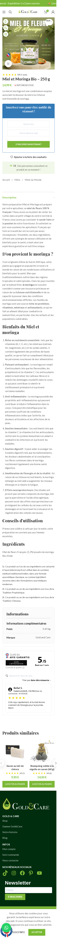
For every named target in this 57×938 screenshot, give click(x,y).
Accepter (37, 932)
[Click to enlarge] (8, 63)
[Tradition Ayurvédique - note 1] (5, 21)
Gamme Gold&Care (12, 826)
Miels (17, 179)
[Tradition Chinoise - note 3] (5, 34)
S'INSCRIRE (15, 896)
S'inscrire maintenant (28, 144)
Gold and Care (43, 637)
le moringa (28, 284)
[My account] (53, 12)
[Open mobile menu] (4, 12)
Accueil (6, 179)
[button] (15, 784)
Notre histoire (9, 832)
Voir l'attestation (16, 663)
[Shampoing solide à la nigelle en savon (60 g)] (42, 751)
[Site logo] (28, 11)
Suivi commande (10, 854)
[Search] (10, 12)
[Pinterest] (31, 873)
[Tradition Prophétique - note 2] (5, 27)
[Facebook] (22, 873)
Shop (5, 820)
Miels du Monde (33, 179)
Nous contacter (10, 860)
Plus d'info (18, 932)
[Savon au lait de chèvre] (15, 751)
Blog (4, 837)
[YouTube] (39, 873)
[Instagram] (14, 873)
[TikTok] (5, 873)
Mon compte (9, 849)
